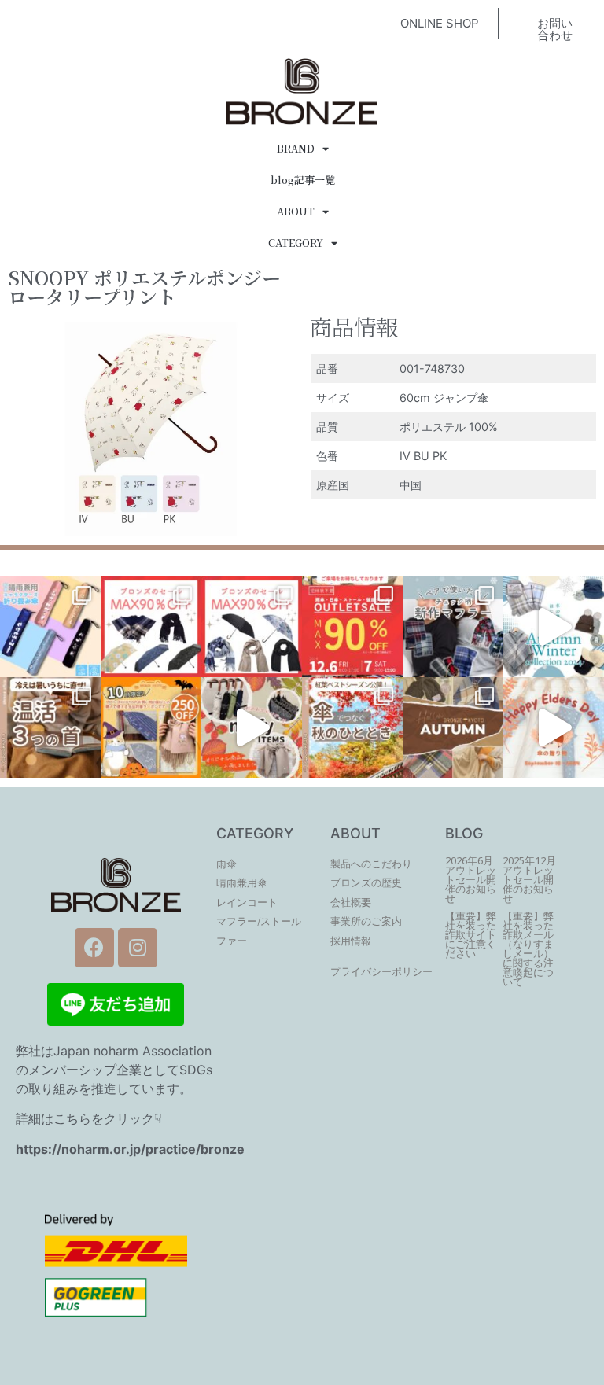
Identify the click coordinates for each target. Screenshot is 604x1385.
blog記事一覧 (303, 179)
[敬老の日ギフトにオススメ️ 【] (553, 727)
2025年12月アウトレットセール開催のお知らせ (529, 879)
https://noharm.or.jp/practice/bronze (130, 1149)
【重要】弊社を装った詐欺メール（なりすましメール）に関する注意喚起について (528, 949)
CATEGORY (295, 242)
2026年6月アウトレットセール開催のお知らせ (470, 879)
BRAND (296, 148)
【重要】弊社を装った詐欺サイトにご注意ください (470, 934)
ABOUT (296, 211)
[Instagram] (137, 947)
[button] (439, 23)
